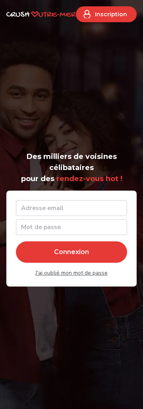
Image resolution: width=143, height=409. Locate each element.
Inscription (111, 14)
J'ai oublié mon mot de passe (71, 273)
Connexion (71, 252)
